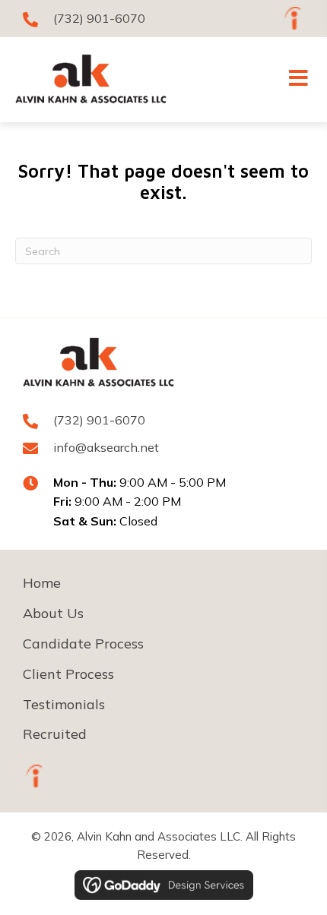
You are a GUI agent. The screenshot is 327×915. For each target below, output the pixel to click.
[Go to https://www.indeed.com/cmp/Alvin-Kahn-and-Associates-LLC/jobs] (292, 18)
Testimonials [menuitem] (64, 704)
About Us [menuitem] (53, 613)
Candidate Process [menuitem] (83, 643)
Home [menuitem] (42, 583)
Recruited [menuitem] (55, 734)
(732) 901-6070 (99, 18)
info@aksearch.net (106, 447)
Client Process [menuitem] (68, 674)
